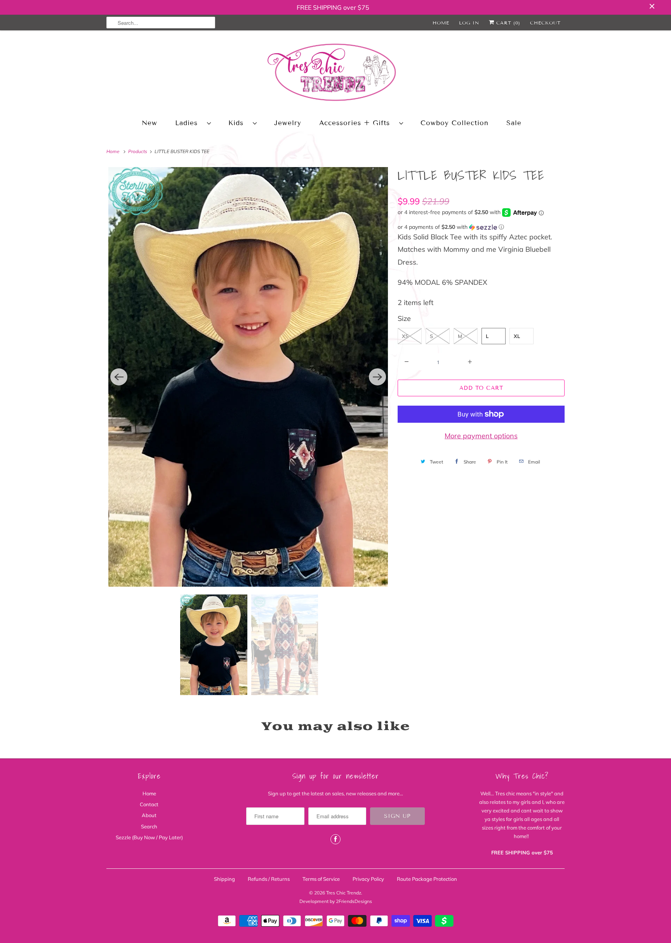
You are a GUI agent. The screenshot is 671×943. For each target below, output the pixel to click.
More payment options (481, 435)
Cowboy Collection (454, 123)
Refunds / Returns (269, 879)
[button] (481, 227)
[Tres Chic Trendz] (335, 73)
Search (149, 826)
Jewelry (287, 123)
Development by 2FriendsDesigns (335, 901)
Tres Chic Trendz (343, 893)
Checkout (545, 23)
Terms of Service (321, 879)
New (149, 123)
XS (405, 336)
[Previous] (118, 376)
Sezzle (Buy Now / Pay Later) (149, 837)
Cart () (507, 23)
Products (138, 151)
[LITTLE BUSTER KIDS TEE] (248, 377)
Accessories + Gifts (357, 123)
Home (441, 23)
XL (517, 336)
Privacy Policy (368, 879)
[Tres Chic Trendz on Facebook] (335, 839)
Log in (469, 23)
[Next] (377, 376)
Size (404, 318)
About (149, 815)
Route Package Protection (427, 879)
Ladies (189, 123)
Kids (238, 123)
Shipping (224, 879)
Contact (149, 804)
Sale (514, 123)
